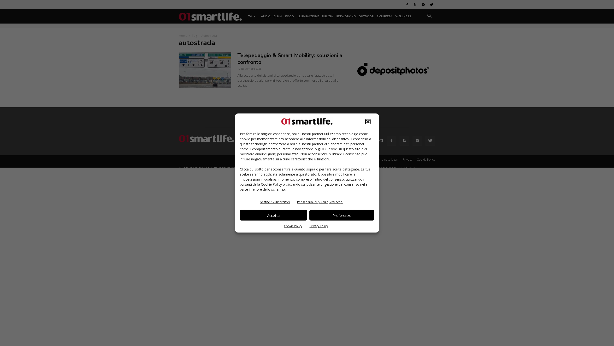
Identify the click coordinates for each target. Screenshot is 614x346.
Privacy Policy (319, 226)
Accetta (273, 215)
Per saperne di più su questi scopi (320, 202)
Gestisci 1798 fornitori (275, 202)
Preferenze (341, 215)
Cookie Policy (293, 226)
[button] (368, 121)
